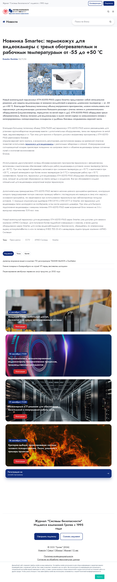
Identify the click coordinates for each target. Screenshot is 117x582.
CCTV (27, 240)
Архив (27, 253)
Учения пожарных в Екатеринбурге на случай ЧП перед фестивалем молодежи (35, 266)
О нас (75, 550)
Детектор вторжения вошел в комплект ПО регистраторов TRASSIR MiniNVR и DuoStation (39, 261)
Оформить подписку (46, 536)
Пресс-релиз (15, 240)
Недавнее (8, 253)
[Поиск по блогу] (110, 22)
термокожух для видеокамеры (39, 144)
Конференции (95, 3)
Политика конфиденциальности (58, 556)
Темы (18, 253)
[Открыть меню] (113, 11)
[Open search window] (108, 11)
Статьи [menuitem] (50, 550)
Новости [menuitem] (42, 550)
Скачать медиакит (71, 536)
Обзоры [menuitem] (58, 550)
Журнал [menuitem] (67, 550)
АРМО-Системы (41, 240)
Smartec (55, 240)
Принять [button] (99, 577)
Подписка (109, 3)
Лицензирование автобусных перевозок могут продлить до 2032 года (31, 271)
